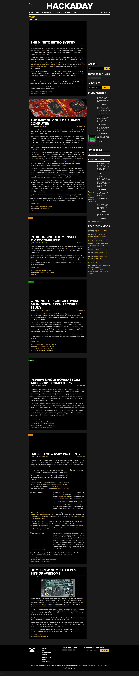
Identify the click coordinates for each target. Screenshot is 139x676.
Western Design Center (52, 403)
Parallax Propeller (44, 561)
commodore (45, 208)
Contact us (99, 78)
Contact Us (46, 661)
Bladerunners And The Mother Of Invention (103, 129)
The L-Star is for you (63, 496)
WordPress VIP (72, 668)
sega (37, 350)
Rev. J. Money (92, 265)
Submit (68, 12)
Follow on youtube (94, 78)
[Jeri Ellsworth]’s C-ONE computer (59, 606)
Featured (47, 344)
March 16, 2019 (34, 45)
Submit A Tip (47, 657)
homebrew (45, 636)
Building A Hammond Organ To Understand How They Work (98, 271)
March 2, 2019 (34, 126)
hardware (53, 344)
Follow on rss (97, 78)
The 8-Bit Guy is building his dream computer (66, 131)
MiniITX (45, 93)
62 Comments (81, 243)
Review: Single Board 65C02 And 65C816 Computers (55, 381)
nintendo (32, 350)
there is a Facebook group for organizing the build (66, 195)
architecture (50, 346)
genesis (53, 348)
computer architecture (36, 348)
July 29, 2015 (33, 385)
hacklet (32, 561)
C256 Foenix (57, 162)
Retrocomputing (47, 92)
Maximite (64, 160)
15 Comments (102, 218)
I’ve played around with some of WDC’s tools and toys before (46, 255)
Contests (58, 12)
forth (47, 559)
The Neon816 (44, 50)
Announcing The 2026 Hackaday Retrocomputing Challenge (102, 206)
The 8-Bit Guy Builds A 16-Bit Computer (55, 122)
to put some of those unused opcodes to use (55, 484)
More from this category (94, 145)
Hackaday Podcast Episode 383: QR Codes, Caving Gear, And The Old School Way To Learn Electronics (103, 167)
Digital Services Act (98, 665)
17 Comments (102, 104)
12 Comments (81, 45)
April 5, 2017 (33, 243)
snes (40, 350)
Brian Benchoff (44, 45)
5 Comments (102, 189)
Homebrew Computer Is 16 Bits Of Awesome (53, 571)
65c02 (52, 424)
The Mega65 (38, 156)
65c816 (41, 93)
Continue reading (35, 203)
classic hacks (39, 92)
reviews (50, 425)
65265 (44, 424)
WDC (48, 272)
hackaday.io (52, 559)
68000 (45, 346)
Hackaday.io (47, 12)
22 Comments (103, 113)
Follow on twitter (92, 78)
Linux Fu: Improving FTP (103, 215)
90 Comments (81, 126)
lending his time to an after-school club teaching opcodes (69, 407)
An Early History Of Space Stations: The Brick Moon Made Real (103, 99)
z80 (52, 350)
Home (31, 12)
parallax (37, 561)
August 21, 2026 (105, 12)
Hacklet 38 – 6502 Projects (55, 454)
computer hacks (40, 344)
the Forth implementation (60, 488)
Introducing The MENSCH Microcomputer (53, 238)
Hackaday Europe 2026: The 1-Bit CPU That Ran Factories (103, 109)
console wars (46, 348)
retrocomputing (34, 210)
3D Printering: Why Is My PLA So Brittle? (103, 194)
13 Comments (81, 457)
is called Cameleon (53, 474)
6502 (36, 208)
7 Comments (102, 124)
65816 (36, 93)
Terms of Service (89, 665)
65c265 (44, 272)
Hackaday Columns (41, 270)
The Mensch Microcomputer (66, 248)
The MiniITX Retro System (53, 42)
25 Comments (103, 142)
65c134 (32, 425)
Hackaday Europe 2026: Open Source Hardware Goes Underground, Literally (103, 118)
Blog (37, 12)
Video (44, 655)
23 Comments (81, 576)
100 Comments (80, 310)
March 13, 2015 (34, 457)
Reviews (49, 270)
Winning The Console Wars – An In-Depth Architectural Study (56, 304)
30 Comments (103, 133)
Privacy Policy (82, 665)
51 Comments (81, 385)
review (46, 425)
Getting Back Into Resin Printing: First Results (103, 137)
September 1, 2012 (35, 576)
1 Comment (102, 174)
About (75, 12)
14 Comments (102, 211)
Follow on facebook (89, 78)
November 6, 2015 (35, 310)
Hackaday (69, 6)
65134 (40, 424)
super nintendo (46, 350)
